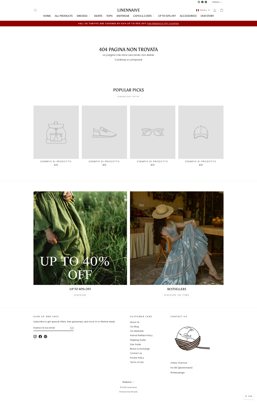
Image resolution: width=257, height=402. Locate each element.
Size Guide (135, 344)
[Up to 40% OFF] (80, 238)
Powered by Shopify (128, 392)
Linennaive (128, 10)
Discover (80, 295)
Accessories (188, 15)
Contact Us (136, 353)
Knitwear (123, 15)
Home (47, 15)
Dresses (82, 15)
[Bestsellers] (177, 238)
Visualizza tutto (128, 96)
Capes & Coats (142, 15)
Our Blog (134, 326)
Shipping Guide (138, 340)
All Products (64, 15)
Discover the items (176, 295)
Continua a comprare (128, 59)
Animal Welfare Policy (141, 335)
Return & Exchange (140, 348)
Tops (109, 15)
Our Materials (137, 331)
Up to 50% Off (167, 15)
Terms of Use (137, 362)
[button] (203, 10)
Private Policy (137, 357)
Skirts (98, 15)
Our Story (207, 15)
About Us (134, 322)
